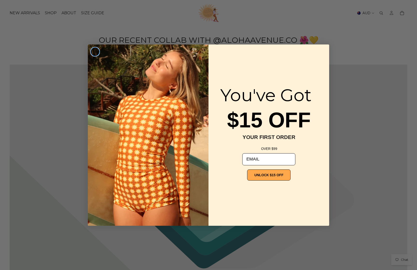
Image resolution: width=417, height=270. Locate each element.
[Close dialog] (95, 51)
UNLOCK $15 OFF (269, 175)
